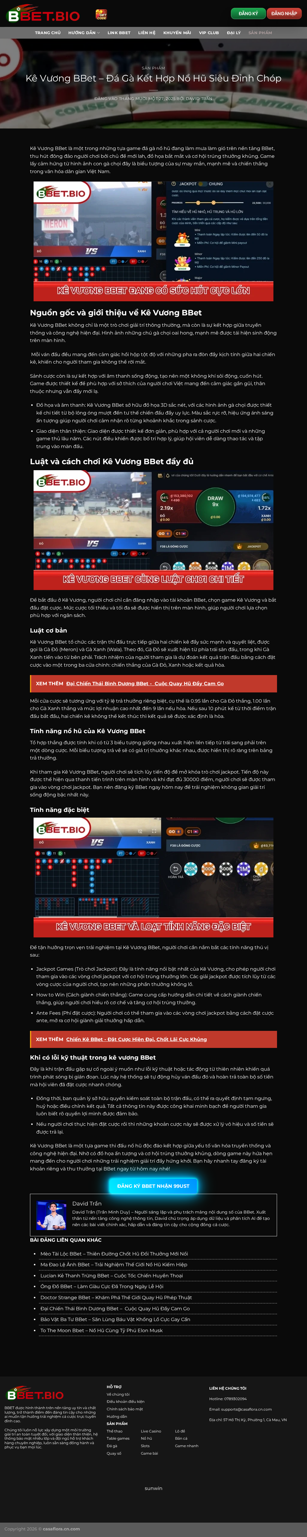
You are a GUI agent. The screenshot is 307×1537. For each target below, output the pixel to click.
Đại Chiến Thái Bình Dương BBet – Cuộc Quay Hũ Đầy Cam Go (115, 1308)
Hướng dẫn (117, 1416)
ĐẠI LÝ (234, 33)
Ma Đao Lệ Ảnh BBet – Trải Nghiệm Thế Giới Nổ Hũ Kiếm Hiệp (113, 1264)
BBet (267, 148)
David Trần (199, 98)
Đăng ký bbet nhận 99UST (153, 1186)
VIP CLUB (209, 33)
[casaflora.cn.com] (45, 14)
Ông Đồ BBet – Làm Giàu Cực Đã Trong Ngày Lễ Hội (101, 1286)
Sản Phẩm (260, 33)
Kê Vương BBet (48, 325)
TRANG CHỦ (48, 33)
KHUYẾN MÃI (177, 33)
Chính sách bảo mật (125, 1409)
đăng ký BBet (131, 787)
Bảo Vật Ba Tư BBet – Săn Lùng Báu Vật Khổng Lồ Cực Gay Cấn (115, 1319)
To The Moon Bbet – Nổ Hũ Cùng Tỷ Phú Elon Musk (101, 1330)
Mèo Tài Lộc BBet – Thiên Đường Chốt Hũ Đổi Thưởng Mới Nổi (114, 1254)
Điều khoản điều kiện (126, 1401)
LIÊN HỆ (147, 33)
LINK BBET (119, 33)
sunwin (153, 1488)
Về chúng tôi (118, 1394)
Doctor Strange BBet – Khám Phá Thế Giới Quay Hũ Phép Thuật (116, 1297)
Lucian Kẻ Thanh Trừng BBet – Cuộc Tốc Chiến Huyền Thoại (111, 1276)
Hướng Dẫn (82, 33)
